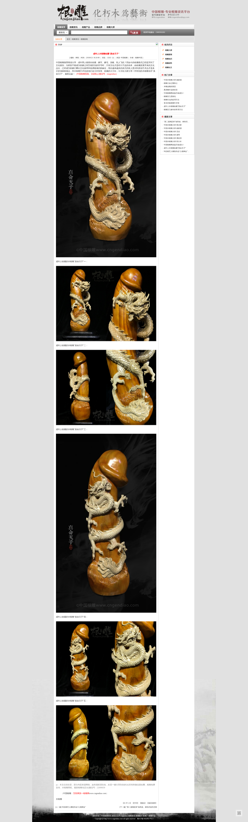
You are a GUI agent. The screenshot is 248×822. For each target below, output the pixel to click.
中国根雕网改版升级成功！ (174, 93)
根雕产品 (86, 27)
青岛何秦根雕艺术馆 (171, 103)
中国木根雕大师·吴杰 (172, 132)
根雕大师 (111, 27)
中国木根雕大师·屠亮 (172, 135)
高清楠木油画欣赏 (171, 90)
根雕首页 (61, 27)
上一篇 (58, 807)
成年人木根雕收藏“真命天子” (175, 106)
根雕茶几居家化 (170, 96)
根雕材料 (168, 63)
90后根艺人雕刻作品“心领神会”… (176, 151)
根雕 (62, 62)
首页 (68, 39)
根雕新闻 (84, 39)
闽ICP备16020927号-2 (145, 819)
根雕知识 (168, 59)
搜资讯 (62, 32)
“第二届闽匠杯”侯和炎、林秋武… (176, 122)
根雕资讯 (74, 27)
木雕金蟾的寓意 (170, 87)
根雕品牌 (98, 27)
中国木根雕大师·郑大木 (173, 141)
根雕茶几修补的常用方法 (173, 110)
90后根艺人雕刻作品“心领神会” (74, 807)
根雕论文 (168, 67)
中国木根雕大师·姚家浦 (173, 80)
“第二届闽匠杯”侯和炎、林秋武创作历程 (141, 807)
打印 (135, 803)
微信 (143, 803)
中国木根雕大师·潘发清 (173, 138)
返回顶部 (151, 803)
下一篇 (122, 807)
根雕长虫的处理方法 (171, 100)
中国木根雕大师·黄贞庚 (173, 125)
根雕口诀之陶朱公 (171, 83)
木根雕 (59, 799)
